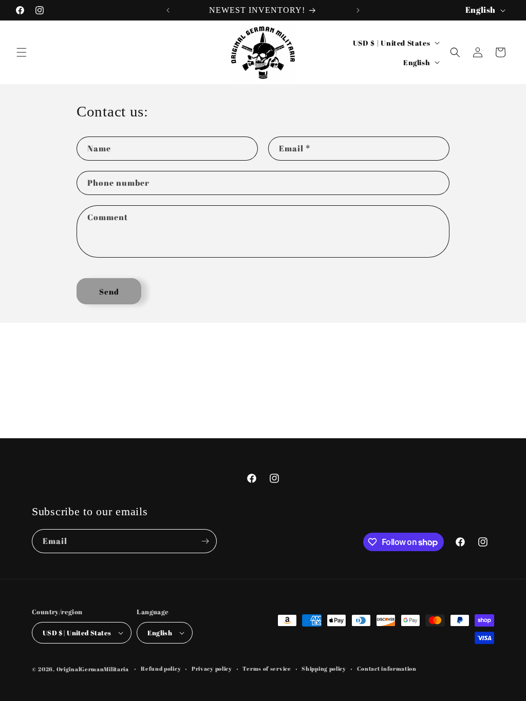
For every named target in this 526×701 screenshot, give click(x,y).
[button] (21, 52)
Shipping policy (324, 668)
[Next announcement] (358, 10)
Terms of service (266, 668)
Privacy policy (212, 668)
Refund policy (161, 668)
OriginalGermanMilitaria (93, 669)
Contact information (387, 668)
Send (109, 291)
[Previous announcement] (168, 10)
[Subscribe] (205, 541)
